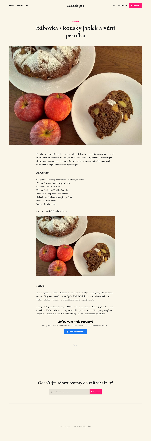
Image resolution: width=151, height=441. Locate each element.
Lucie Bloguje (75, 5)
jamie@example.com (75, 391)
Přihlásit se (122, 5)
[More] (26, 5)
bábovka (75, 21)
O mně (20, 5)
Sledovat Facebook (76, 332)
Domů (11, 5)
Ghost (89, 426)
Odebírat (135, 5)
